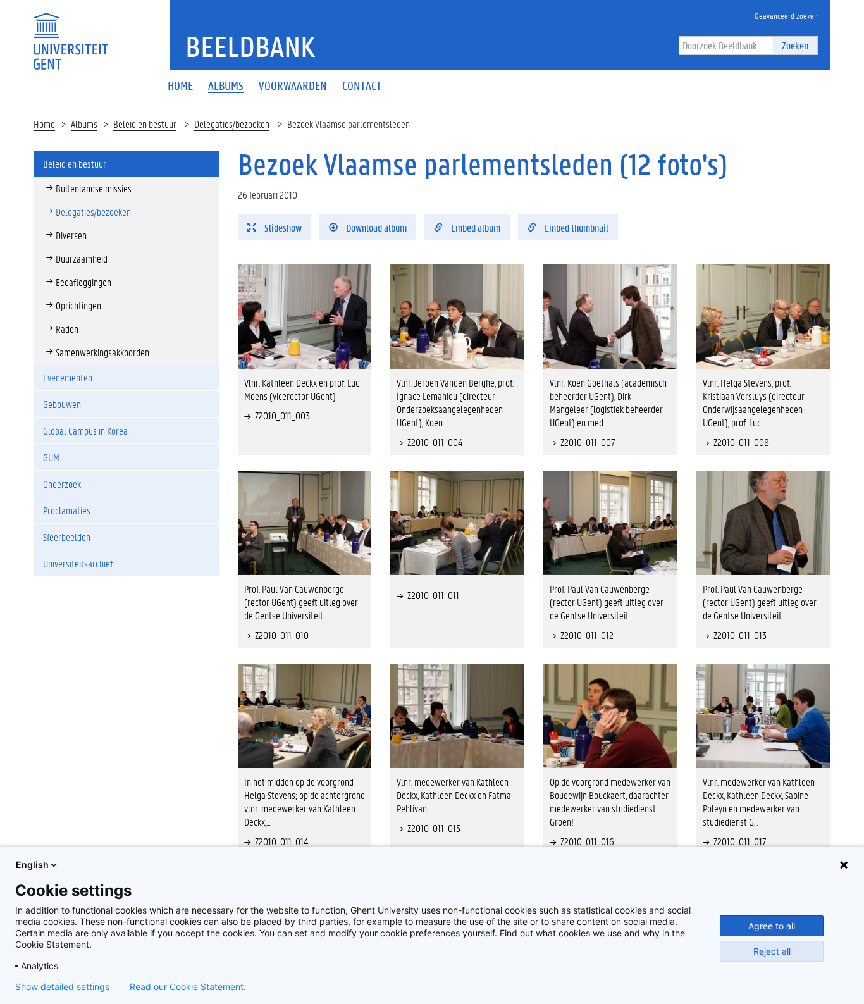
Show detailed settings (62, 987)
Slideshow (282, 227)
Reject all (772, 951)
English (32, 864)
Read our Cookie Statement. (188, 987)
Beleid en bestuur (144, 123)
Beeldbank (250, 46)
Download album (375, 227)
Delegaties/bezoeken (231, 123)
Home (44, 123)
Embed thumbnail (575, 227)
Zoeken (795, 45)
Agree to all (771, 925)
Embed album (474, 227)
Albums (84, 123)
